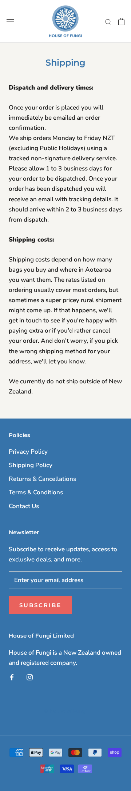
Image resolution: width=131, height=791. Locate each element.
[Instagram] (30, 677)
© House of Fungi (65, 711)
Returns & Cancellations (42, 479)
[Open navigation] (10, 21)
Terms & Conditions (36, 492)
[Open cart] (121, 21)
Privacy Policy (28, 452)
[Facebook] (12, 677)
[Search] (108, 21)
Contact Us (24, 506)
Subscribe (40, 605)
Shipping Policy (30, 465)
